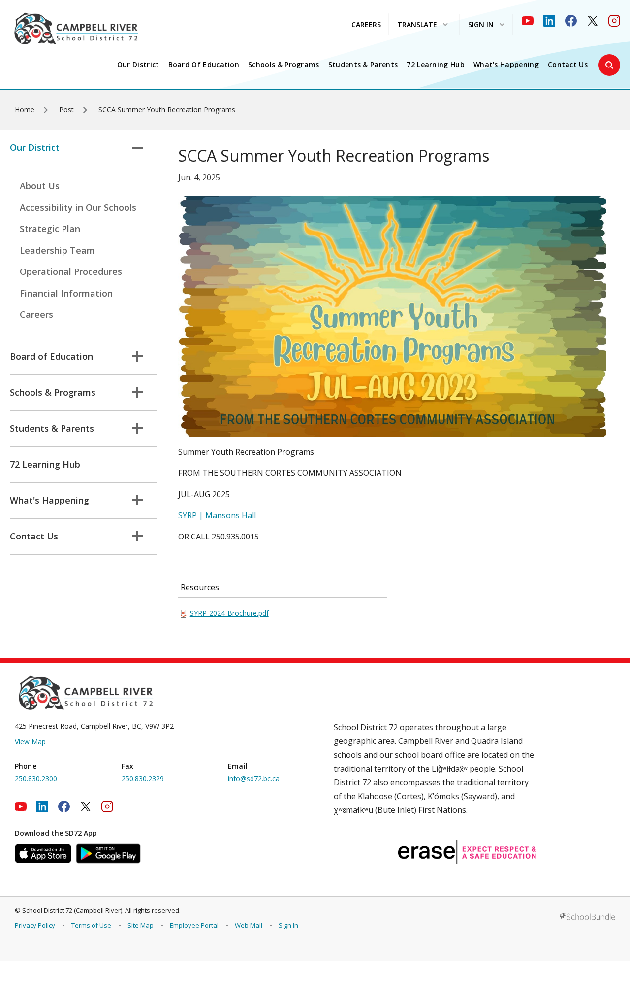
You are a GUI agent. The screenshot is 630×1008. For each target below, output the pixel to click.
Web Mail (248, 925)
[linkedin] (549, 21)
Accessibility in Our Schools (78, 207)
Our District (138, 64)
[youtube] (528, 21)
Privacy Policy (35, 925)
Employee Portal (194, 925)
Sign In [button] (481, 25)
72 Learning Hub (436, 64)
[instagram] (614, 21)
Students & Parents (363, 64)
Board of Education (204, 64)
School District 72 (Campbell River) (72, 910)
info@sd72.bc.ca (254, 778)
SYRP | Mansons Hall (217, 515)
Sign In (288, 925)
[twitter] (592, 21)
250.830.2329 (143, 778)
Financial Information (66, 293)
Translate (417, 25)
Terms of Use (91, 925)
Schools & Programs (283, 64)
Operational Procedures (71, 271)
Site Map (140, 925)
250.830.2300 (36, 778)
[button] (609, 65)
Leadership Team (57, 250)
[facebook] (571, 21)
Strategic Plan (50, 229)
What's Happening (506, 64)
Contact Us (568, 64)
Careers (36, 314)
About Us (40, 186)
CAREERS (366, 24)
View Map (30, 741)
